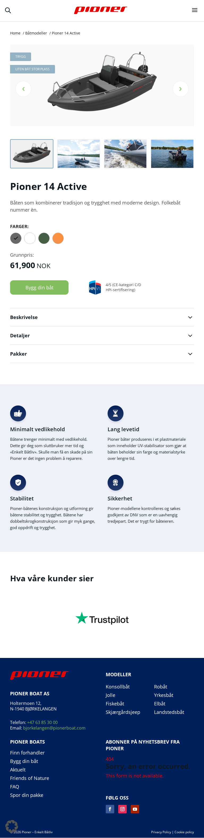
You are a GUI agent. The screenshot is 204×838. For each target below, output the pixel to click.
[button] (11, 826)
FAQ (14, 787)
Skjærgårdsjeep (123, 712)
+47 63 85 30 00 (42, 722)
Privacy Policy (161, 832)
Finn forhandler (27, 753)
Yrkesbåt (163, 695)
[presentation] (23, 89)
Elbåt (159, 704)
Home (15, 33)
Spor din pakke (26, 795)
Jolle (110, 695)
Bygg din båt (39, 287)
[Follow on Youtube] (135, 809)
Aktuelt (18, 770)
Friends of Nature (29, 778)
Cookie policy (184, 832)
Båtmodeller (36, 33)
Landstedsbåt (169, 712)
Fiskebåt (115, 704)
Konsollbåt (118, 687)
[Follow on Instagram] (122, 809)
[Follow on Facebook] (110, 809)
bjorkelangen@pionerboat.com (54, 728)
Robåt (160, 687)
